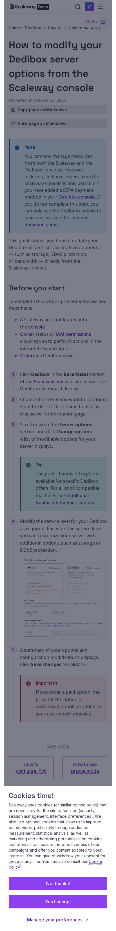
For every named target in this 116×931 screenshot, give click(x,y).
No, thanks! (58, 883)
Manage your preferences (54, 920)
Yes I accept (58, 901)
